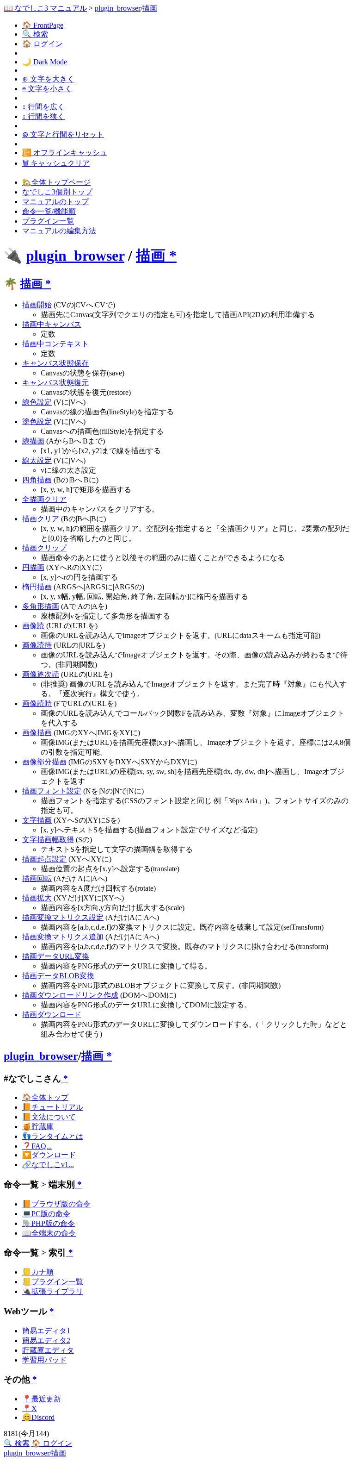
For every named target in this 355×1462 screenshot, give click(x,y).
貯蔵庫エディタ (48, 1350)
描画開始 (37, 305)
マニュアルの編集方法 (59, 231)
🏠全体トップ (45, 1097)
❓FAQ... (37, 1146)
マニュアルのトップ (55, 202)
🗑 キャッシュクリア (56, 163)
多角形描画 (40, 606)
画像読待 (37, 645)
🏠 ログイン (42, 44)
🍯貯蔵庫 (38, 1127)
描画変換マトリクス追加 (63, 937)
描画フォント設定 (51, 791)
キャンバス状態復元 (55, 383)
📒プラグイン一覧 (52, 1282)
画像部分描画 (44, 762)
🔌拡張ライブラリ (52, 1291)
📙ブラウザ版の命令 (56, 1204)
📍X (29, 1408)
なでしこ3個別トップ (57, 192)
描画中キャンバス (51, 324)
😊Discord (38, 1417)
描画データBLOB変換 (58, 976)
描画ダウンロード (51, 1014)
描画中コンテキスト (55, 344)
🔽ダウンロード (49, 1155)
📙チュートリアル (52, 1107)
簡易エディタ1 (46, 1331)
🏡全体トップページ (56, 182)
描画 (149, 8)
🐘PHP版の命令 (48, 1223)
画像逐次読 (40, 674)
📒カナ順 (38, 1272)
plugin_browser (118, 8)
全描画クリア (44, 499)
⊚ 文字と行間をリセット (63, 134)
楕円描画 (37, 587)
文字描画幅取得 (48, 839)
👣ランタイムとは (52, 1136)
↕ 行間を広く (43, 107)
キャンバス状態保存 (55, 363)
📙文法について (49, 1117)
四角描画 (37, 480)
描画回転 (37, 878)
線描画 (33, 441)
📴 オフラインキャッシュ (64, 152)
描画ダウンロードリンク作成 (70, 995)
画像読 (33, 626)
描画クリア (40, 519)
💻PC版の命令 (46, 1214)
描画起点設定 (44, 859)
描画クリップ (44, 548)
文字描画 (37, 820)
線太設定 (37, 460)
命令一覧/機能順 (49, 211)
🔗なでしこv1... (48, 1164)
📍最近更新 (41, 1399)
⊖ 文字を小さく (47, 89)
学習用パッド (44, 1360)
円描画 (33, 567)
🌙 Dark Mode (44, 62)
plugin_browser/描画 (35, 1453)
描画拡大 (37, 898)
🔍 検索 (35, 34)
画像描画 (37, 733)
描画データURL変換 (55, 956)
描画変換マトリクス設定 (63, 917)
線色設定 (37, 402)
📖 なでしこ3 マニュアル (45, 8)
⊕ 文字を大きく (48, 79)
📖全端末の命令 (49, 1233)
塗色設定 (37, 421)
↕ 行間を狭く (43, 116)
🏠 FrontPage (42, 25)
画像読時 (37, 703)
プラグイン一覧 (48, 221)
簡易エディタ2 (46, 1340)
